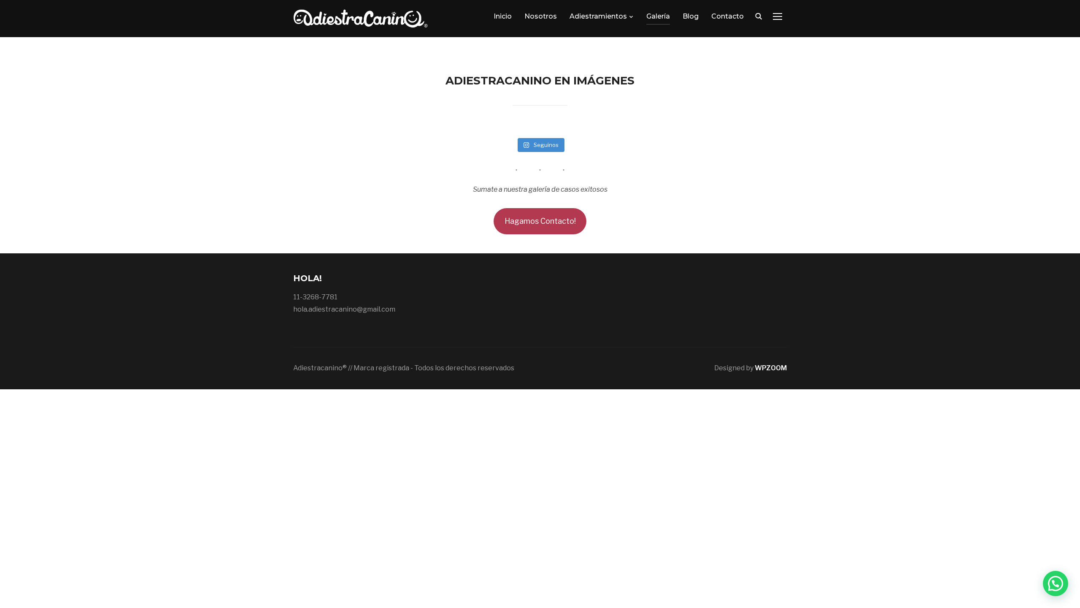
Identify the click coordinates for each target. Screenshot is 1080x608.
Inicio (503, 16)
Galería (658, 16)
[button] (1055, 583)
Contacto (727, 16)
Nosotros (540, 16)
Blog (691, 16)
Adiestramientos (598, 16)
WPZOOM (771, 368)
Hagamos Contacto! (540, 221)
